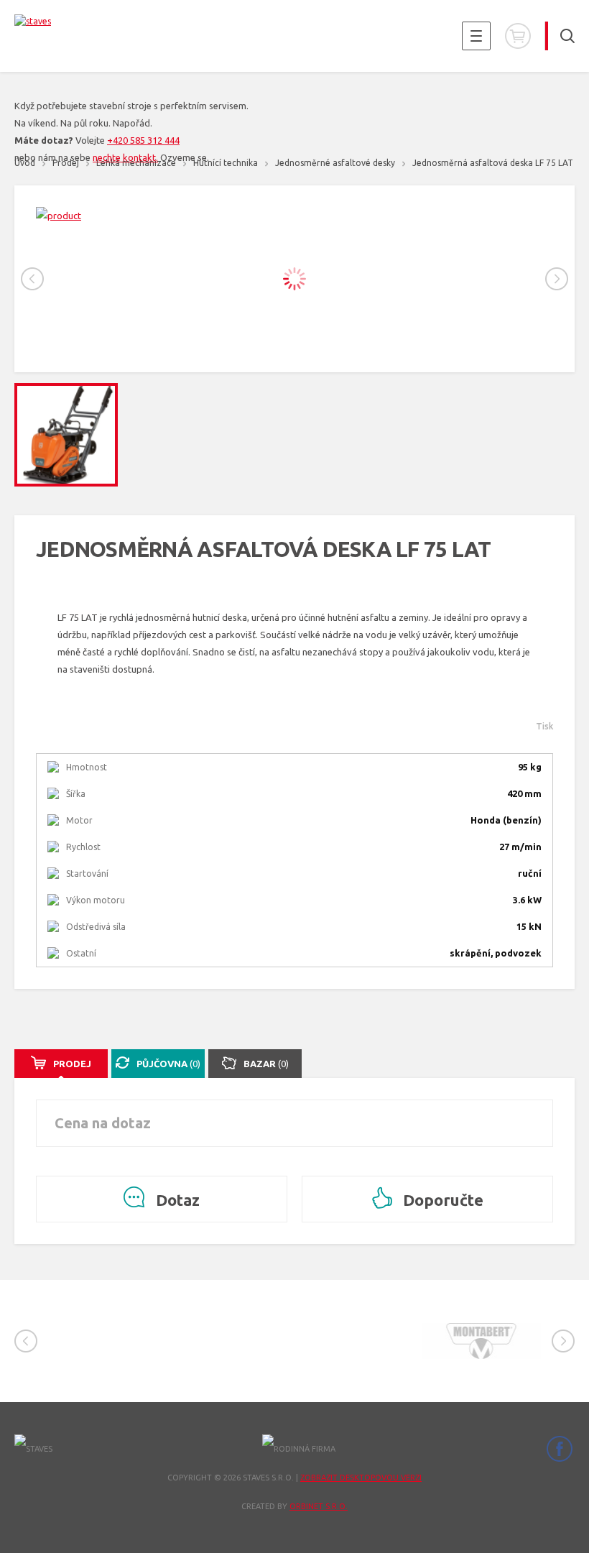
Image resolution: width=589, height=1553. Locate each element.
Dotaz (176, 1200)
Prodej (72, 1064)
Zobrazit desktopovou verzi (361, 1477)
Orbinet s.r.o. (318, 1506)
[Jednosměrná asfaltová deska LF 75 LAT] (294, 215)
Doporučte (441, 1200)
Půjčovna (168, 1064)
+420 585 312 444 (143, 140)
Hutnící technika (225, 162)
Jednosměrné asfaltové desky (335, 162)
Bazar (266, 1064)
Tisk (544, 726)
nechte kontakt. (125, 157)
